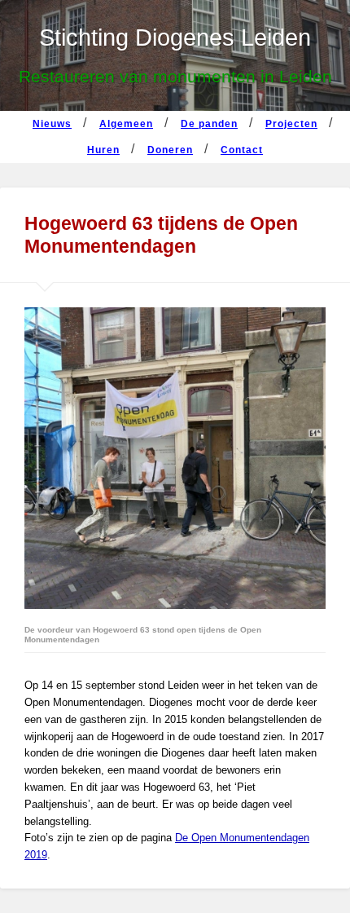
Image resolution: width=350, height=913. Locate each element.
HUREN (103, 150)
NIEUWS (52, 124)
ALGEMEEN (126, 124)
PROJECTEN (291, 124)
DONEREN (170, 150)
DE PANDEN (209, 124)
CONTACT (242, 150)
